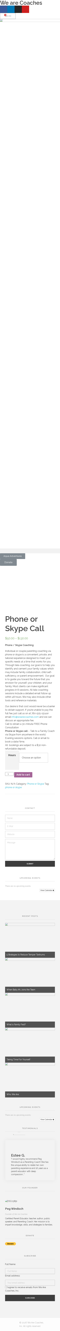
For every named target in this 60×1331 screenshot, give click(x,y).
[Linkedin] (11, 9)
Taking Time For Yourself (18, 1059)
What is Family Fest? (16, 1024)
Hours (12, 755)
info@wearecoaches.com (25, 717)
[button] (30, 550)
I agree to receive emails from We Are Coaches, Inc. (25, 1289)
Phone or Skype (35, 783)
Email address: (12, 1275)
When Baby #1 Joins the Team (21, 989)
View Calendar (46, 890)
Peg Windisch (14, 1208)
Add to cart (23, 774)
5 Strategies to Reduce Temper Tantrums (26, 954)
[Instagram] (18, 9)
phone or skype (13, 787)
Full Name (10, 1264)
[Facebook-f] (3, 9)
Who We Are (13, 1094)
